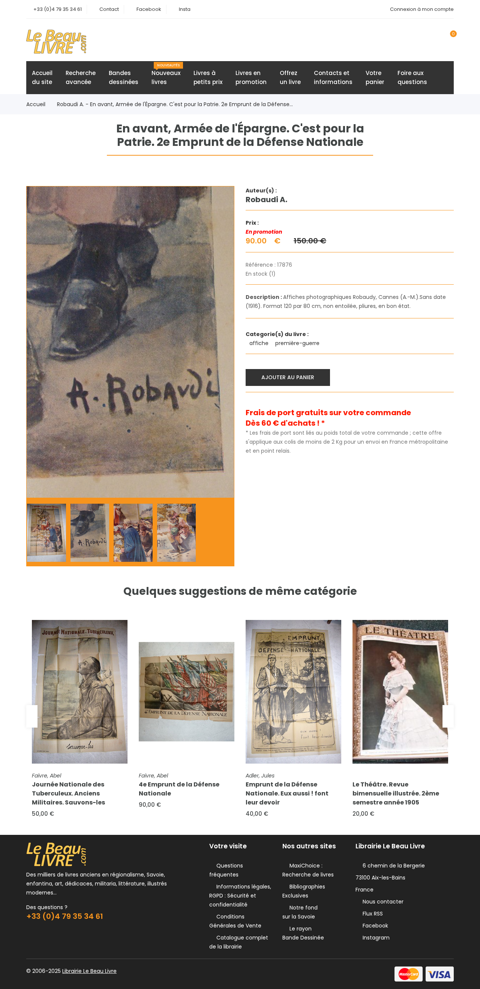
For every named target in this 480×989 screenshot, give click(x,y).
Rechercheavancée (81, 77)
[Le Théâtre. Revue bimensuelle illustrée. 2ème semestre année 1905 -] (400, 692)
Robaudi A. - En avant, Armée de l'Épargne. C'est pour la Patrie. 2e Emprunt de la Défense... (175, 104)
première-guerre (298, 343)
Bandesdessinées (123, 77)
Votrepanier (375, 77)
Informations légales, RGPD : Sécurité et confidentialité (240, 895)
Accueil (35, 104)
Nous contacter (382, 901)
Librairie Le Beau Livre (89, 971)
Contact (109, 9)
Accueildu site (42, 77)
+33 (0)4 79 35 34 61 (57, 9)
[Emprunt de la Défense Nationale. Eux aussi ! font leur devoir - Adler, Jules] (293, 692)
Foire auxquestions (412, 77)
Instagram (375, 937)
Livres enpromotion (251, 77)
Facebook (148, 9)
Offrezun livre (290, 77)
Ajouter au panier (287, 377)
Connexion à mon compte (422, 9)
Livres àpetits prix (208, 77)
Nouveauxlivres (166, 74)
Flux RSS (371, 913)
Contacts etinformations (333, 77)
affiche (259, 343)
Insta (184, 9)
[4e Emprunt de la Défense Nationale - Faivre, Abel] (186, 692)
